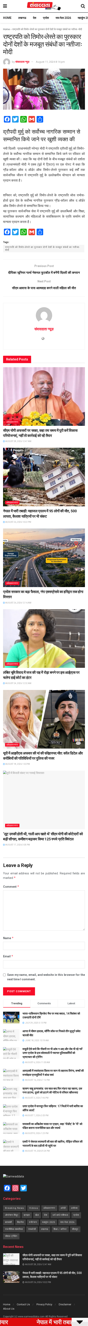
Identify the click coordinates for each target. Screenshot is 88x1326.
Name (8, 938)
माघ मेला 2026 (63, 17)
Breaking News (14, 1208)
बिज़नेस (20, 1222)
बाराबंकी (8, 1222)
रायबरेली (32, 1229)
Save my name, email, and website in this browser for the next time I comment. (46, 977)
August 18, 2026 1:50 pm (17, 764)
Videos (33, 1208)
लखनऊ (22, 17)
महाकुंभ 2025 (48, 1222)
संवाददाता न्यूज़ (22, 61)
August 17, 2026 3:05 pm (17, 845)
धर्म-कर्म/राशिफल (60, 1215)
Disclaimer (65, 1304)
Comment (11, 887)
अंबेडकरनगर (12, 422)
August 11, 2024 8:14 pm (50, 61)
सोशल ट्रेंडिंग (11, 1236)
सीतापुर (75, 1229)
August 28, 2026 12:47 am (18, 441)
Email (8, 956)
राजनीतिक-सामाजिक (14, 1229)
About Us (8, 1308)
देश (34, 17)
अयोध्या (74, 1208)
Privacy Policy (44, 1304)
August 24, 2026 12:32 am (18, 683)
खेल (37, 1215)
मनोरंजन (33, 1222)
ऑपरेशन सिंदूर (11, 1215)
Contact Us (23, 1304)
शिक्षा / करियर (60, 1229)
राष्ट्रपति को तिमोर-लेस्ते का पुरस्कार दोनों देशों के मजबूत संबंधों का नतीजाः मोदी (42, 248)
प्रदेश (46, 17)
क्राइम (27, 1215)
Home (7, 17)
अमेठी (63, 1208)
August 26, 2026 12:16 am (18, 603)
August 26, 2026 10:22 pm (18, 522)
